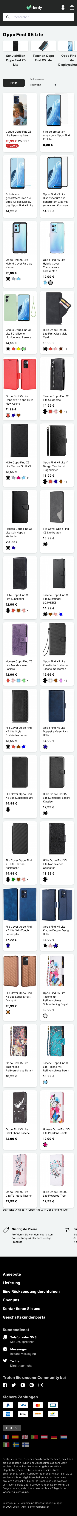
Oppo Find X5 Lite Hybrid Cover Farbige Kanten (19, 263)
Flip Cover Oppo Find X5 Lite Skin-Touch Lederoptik (19, 930)
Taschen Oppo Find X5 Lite (43, 58)
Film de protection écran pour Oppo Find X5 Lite (56, 135)
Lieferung (11, 1283)
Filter (13, 82)
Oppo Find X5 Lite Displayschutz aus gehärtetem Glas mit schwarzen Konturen (55, 200)
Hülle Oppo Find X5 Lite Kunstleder (18, 596)
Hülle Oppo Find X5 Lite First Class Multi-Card (55, 333)
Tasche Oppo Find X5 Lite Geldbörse (56, 398)
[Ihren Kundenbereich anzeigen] (63, 7)
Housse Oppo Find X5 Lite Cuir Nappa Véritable (19, 532)
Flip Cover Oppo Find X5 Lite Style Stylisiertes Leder (19, 731)
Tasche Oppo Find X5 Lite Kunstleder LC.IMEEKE (56, 598)
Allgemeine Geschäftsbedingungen (41, 1502)
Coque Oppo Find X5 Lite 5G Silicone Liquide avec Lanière (19, 333)
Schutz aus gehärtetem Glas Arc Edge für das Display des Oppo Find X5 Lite (19, 200)
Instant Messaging (23, 1354)
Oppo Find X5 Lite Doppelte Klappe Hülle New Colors (19, 400)
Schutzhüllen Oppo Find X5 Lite (16, 60)
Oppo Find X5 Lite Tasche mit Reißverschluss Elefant (19, 1066)
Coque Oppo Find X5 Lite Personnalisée (19, 133)
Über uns (11, 1300)
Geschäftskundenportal (24, 1317)
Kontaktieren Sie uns (21, 1308)
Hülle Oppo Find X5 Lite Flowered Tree (55, 1193)
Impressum (9, 1502)
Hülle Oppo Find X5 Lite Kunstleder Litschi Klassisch (56, 797)
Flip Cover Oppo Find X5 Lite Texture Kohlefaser (19, 864)
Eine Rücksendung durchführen (31, 1291)
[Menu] (15, 7)
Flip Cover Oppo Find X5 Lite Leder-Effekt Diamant (19, 996)
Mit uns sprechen (22, 1342)
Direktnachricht (21, 1366)
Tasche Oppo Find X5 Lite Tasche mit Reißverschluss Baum (56, 1066)
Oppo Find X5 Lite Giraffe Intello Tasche (19, 1193)
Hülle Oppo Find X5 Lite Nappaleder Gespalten (55, 864)
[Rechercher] (8, 17)
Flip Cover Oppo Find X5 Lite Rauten (56, 530)
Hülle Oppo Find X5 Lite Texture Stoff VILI (19, 464)
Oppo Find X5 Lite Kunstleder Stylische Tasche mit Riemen (55, 665)
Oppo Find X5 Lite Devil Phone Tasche (18, 1131)
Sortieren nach (37, 79)
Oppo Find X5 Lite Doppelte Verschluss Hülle (55, 731)
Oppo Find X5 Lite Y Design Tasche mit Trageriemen (55, 466)
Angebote (12, 1274)
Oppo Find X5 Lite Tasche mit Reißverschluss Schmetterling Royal (55, 998)
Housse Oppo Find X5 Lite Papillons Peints (56, 1131)
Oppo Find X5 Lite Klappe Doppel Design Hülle (56, 930)
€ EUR (9, 1428)
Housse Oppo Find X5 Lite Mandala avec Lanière (19, 665)
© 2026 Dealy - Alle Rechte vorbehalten (26, 1506)
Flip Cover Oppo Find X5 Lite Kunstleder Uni (19, 795)
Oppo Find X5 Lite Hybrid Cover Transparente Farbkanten (54, 265)
